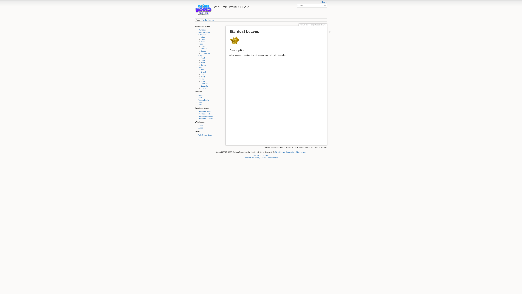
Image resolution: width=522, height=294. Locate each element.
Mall (200, 105)
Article (200, 128)
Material (204, 49)
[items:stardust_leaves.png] (234, 40)
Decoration (205, 86)
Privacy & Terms (260, 158)
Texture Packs (203, 100)
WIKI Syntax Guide (205, 135)
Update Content (204, 32)
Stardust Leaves (207, 20)
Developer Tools (204, 114)
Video (200, 126)
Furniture (204, 84)
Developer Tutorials (205, 119)
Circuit (203, 72)
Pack (200, 98)
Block (200, 44)
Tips (200, 102)
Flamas (203, 39)
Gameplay (202, 30)
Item (202, 70)
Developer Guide (204, 112)
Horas (203, 42)
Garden (201, 95)
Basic (203, 46)
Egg (202, 74)
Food (203, 60)
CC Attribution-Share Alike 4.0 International (291, 152)
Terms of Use (249, 158)
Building (204, 81)
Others (203, 65)
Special (203, 51)
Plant (203, 58)
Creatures (202, 35)
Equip (203, 77)
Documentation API (205, 116)
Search (325, 6)
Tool (200, 67)
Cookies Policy (272, 158)
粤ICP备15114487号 (261, 155)
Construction (205, 53)
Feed (203, 63)
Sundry (201, 79)
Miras (203, 37)
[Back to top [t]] (330, 32)
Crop (200, 56)
